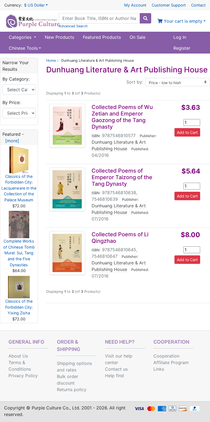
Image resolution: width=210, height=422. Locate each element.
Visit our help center (118, 359)
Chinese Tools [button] (23, 48)
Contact (198, 5)
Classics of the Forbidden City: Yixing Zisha (19, 307)
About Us (18, 356)
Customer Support (169, 5)
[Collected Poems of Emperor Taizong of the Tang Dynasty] (67, 189)
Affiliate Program (171, 362)
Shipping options (74, 363)
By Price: (11, 102)
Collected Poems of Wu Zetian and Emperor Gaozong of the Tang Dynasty (122, 117)
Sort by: (134, 82)
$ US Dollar (34, 5)
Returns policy (71, 389)
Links (158, 369)
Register (181, 48)
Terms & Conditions (19, 366)
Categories (21, 37)
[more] (10, 140)
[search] (145, 18)
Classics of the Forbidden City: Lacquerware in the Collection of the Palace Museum (18, 188)
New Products (59, 37)
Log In (179, 37)
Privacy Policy (23, 375)
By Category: (16, 79)
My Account (135, 5)
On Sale (137, 37)
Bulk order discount (67, 380)
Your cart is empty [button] (182, 21)
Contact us (116, 369)
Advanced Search (73, 26)
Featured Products (102, 37)
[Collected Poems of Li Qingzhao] (67, 253)
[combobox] (99, 18)
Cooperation (166, 356)
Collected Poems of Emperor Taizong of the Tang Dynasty (122, 177)
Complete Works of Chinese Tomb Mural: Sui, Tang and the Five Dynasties (19, 253)
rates (71, 370)
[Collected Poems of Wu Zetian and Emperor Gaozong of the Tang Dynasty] (67, 126)
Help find (114, 375)
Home (51, 60)
